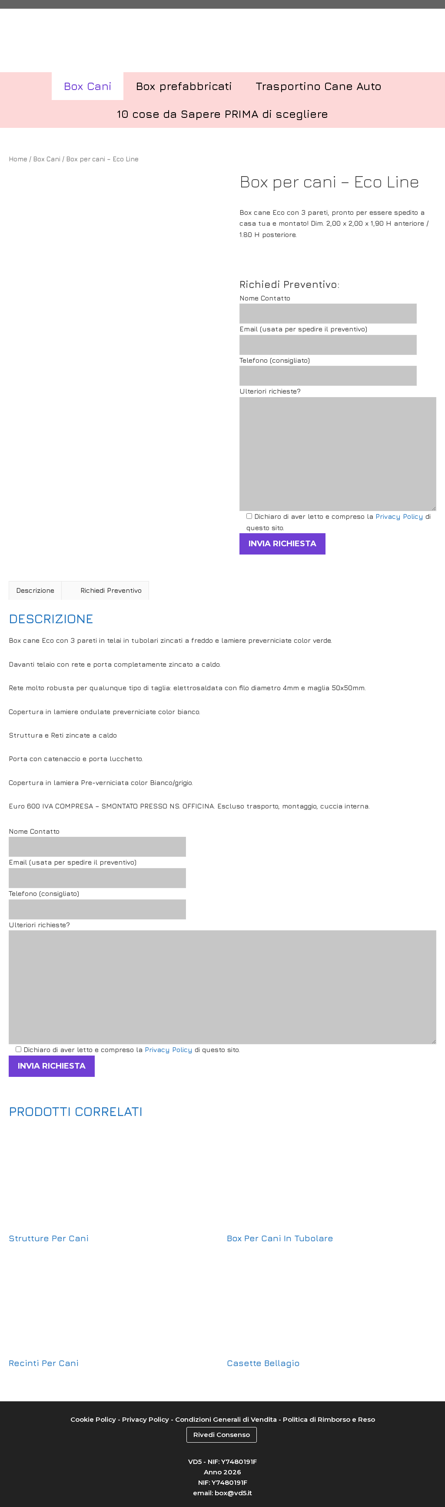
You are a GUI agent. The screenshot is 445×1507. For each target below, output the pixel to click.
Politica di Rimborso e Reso (329, 1419)
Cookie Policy (93, 1419)
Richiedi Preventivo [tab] (111, 590)
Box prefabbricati (184, 86)
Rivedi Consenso (221, 1434)
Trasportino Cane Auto (319, 86)
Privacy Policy (399, 516)
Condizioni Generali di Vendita (226, 1419)
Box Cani (87, 86)
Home (18, 159)
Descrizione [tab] (35, 590)
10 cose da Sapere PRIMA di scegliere (222, 113)
